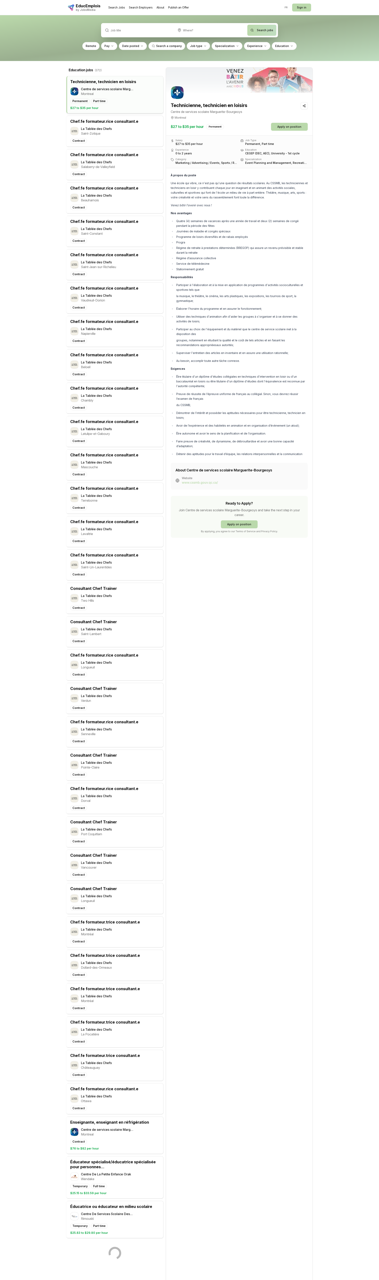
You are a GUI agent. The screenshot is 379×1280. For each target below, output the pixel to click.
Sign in (301, 7)
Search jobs (265, 30)
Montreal (180, 117)
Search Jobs (116, 7)
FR (286, 7)
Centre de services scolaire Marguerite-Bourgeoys (206, 112)
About (160, 7)
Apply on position (289, 126)
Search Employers (141, 7)
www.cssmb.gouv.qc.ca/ (200, 482)
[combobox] (210, 30)
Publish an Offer (178, 7)
